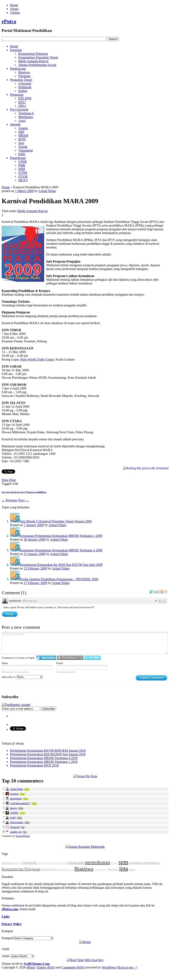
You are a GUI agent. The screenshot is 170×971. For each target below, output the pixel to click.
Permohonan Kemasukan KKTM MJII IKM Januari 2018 (48, 750)
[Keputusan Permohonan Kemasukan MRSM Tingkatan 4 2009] (15, 550)
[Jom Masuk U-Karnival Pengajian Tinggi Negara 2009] (15, 521)
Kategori (7, 938)
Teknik (22, 146)
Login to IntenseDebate (46, 658)
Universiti (24, 83)
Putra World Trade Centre (37, 359)
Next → (23, 500)
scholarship (75, 863)
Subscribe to (9, 676)
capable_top (16, 831)
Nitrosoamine (16, 822)
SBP (21, 132)
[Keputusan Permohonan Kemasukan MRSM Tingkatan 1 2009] (15, 535)
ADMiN (14, 812)
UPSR (22, 161)
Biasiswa (24, 72)
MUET (23, 180)
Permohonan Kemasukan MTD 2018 (34, 765)
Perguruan (16, 94)
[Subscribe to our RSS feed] (16, 704)
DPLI (22, 105)
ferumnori (15, 827)
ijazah (114, 863)
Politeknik (25, 87)
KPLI (22, 102)
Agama (23, 128)
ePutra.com (10, 909)
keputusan (8, 863)
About (14, 9)
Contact (15, 12)
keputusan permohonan (144, 863)
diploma (113, 869)
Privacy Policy (12, 924)
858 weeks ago (30, 601)
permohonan (97, 862)
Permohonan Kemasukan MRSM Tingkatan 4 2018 (44, 758)
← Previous (9, 500)
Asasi (22, 120)
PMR (21, 165)
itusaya (13, 808)
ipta (4, 492)
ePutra (9, 21)
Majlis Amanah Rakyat (33, 61)
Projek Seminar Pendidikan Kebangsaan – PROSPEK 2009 (59, 579)
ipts (8, 492)
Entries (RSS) (46, 967)
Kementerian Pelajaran (33, 53)
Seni (21, 143)
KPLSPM (24, 98)
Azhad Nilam (47, 191)
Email (59, 663)
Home (14, 5)
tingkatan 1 (100, 869)
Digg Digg (9, 480)
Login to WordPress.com (70, 658)
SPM (21, 169)
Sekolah (15, 124)
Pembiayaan (18, 68)
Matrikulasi (25, 117)
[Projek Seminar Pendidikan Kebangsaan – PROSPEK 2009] (15, 579)
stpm (132, 869)
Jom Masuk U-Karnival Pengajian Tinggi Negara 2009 (56, 521)
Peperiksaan (18, 158)
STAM (22, 176)
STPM (22, 172)
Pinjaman (24, 76)
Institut (22, 91)
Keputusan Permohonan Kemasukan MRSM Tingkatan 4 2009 (61, 550)
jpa (58, 869)
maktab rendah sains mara (52, 863)
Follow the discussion (164, 592)
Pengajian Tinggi (21, 79)
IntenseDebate (23, 836)
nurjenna (14, 793)
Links (6, 916)
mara (22, 492)
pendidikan (40, 492)
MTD (22, 139)
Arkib (5, 956)
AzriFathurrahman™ (20, 803)
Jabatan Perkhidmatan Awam (37, 65)
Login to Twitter (92, 658)
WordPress (109, 967)
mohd (13, 817)
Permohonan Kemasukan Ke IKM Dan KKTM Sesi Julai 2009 (61, 564)
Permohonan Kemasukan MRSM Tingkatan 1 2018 (44, 761)
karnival (14, 492)
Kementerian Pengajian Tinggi (38, 57)
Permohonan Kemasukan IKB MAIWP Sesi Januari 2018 (47, 754)
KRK (22, 154)
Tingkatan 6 (26, 113)
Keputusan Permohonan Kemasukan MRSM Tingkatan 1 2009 (61, 535)
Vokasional (25, 150)
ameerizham (16, 798)
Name (5, 663)
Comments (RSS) (73, 967)
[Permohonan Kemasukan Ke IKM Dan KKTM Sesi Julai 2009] (15, 564)
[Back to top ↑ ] (127, 967)
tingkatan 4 (67, 869)
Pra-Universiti (19, 109)
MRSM (23, 135)
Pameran (30, 492)
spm (123, 862)
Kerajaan (16, 50)
